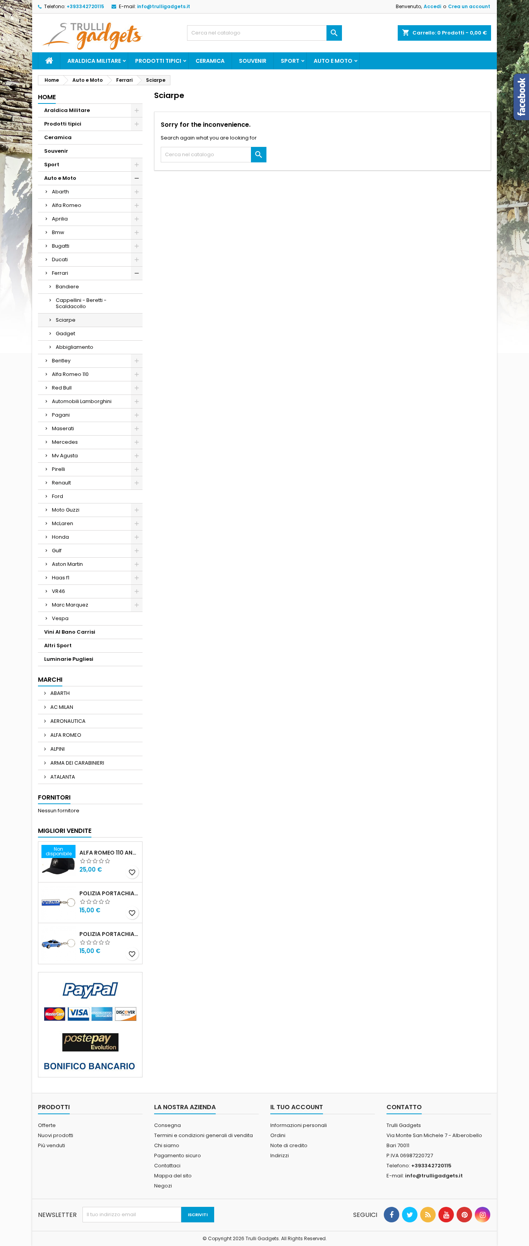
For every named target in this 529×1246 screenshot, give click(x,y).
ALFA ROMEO (65, 735)
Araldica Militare (94, 61)
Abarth (60, 191)
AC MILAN (61, 707)
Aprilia (60, 218)
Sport (290, 61)
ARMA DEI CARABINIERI (76, 763)
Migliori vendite (64, 830)
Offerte (47, 1125)
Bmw (58, 232)
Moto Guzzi (65, 510)
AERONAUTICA (67, 721)
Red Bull (62, 387)
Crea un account (469, 6)
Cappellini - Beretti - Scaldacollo (81, 303)
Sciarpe (66, 320)
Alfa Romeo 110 (70, 374)
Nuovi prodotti (55, 1135)
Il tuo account (296, 1107)
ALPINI (57, 749)
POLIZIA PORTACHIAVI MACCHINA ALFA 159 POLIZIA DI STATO (109, 934)
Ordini (277, 1135)
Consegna (167, 1125)
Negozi (163, 1185)
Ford (57, 496)
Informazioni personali (298, 1125)
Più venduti (51, 1145)
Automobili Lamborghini (82, 401)
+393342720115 (85, 6)
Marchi (50, 679)
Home (47, 97)
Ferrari (60, 273)
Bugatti (60, 246)
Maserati (63, 428)
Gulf (57, 550)
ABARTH (59, 693)
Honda (60, 537)
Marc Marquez (70, 604)
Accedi (432, 6)
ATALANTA (62, 777)
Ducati (60, 259)
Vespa (60, 618)
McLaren (62, 523)
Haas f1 (60, 577)
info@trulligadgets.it (163, 6)
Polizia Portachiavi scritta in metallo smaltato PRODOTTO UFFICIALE (109, 893)
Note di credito (288, 1145)
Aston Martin (67, 564)
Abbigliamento (74, 347)
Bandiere (67, 286)
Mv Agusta (65, 455)
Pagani (61, 415)
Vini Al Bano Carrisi (69, 632)
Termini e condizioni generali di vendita (203, 1135)
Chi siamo (166, 1145)
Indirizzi (279, 1155)
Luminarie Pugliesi (68, 659)
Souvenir (252, 61)
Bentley (61, 360)
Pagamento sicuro (177, 1155)
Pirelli (58, 469)
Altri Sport (58, 645)
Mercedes (65, 442)
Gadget (65, 333)
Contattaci (167, 1165)
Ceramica (210, 61)
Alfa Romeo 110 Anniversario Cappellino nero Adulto (109, 853)
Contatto (404, 1107)
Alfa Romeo (66, 205)
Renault (61, 482)
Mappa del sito (173, 1175)
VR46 (58, 591)
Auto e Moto (333, 61)
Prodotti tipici (158, 61)
